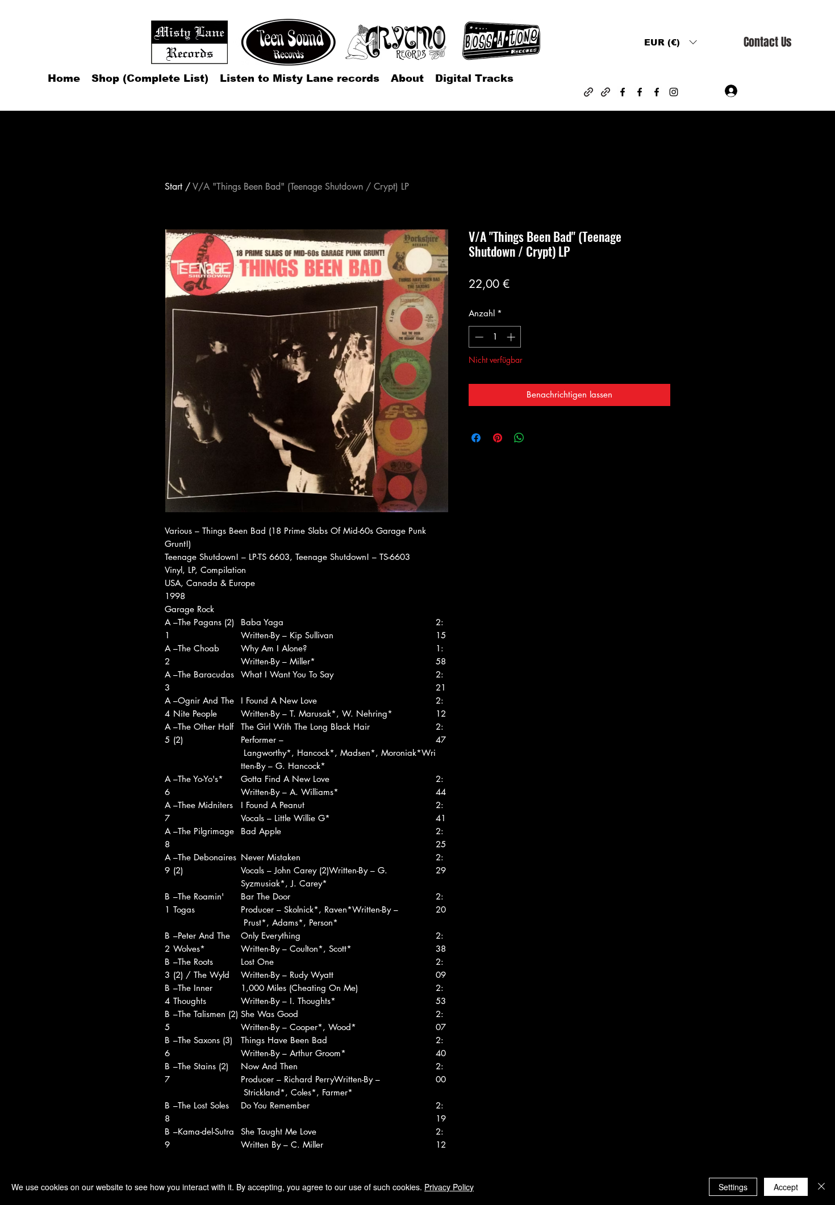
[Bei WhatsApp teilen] (519, 438)
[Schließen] (821, 1187)
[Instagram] (673, 92)
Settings (733, 1187)
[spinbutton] (495, 337)
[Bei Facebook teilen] (476, 438)
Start (173, 187)
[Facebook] (622, 92)
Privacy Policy (449, 1187)
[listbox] (670, 42)
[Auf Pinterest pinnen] (497, 438)
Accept (786, 1187)
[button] (670, 42)
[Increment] (512, 337)
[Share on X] (541, 438)
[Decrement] (478, 337)
